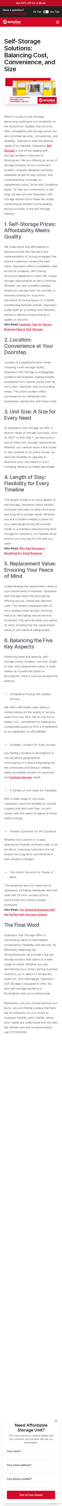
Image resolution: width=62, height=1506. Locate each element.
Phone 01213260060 (14, 13)
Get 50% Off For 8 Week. (31, 3)
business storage (21, 777)
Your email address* (19, 1465)
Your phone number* (19, 1478)
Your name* (14, 1451)
